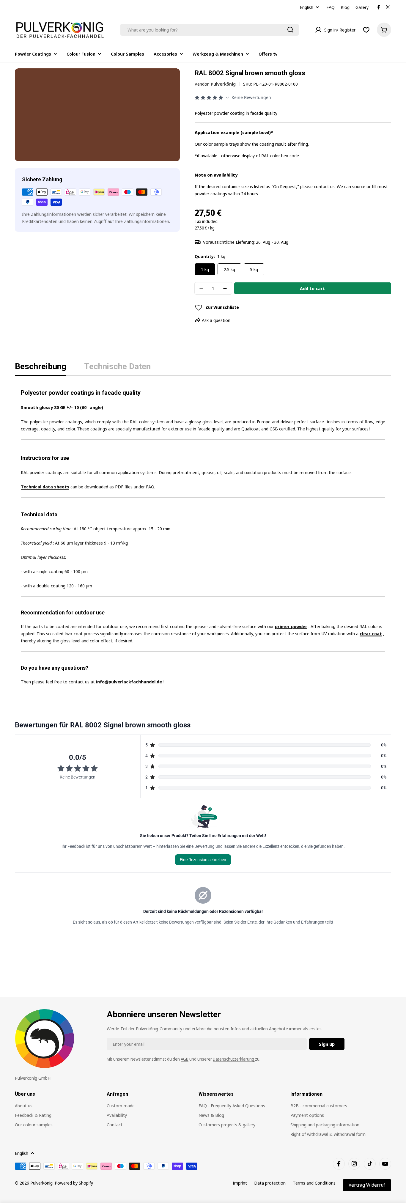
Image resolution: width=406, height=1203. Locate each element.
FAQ (330, 7)
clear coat (371, 633)
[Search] (290, 29)
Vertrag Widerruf (367, 1185)
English (306, 7)
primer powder (291, 626)
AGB (184, 1059)
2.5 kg (229, 269)
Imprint (240, 1183)
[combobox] (209, 30)
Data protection (270, 1183)
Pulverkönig (223, 84)
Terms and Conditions (314, 1183)
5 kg (254, 269)
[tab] (40, 368)
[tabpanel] (203, 535)
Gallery (362, 7)
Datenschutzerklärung (234, 1059)
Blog (345, 7)
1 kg (205, 269)
